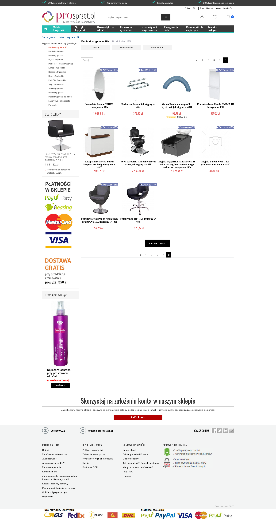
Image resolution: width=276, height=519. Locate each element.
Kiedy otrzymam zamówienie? (138, 467)
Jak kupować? (49, 458)
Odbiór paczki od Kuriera (135, 454)
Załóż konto (138, 417)
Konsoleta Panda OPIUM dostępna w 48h (99, 106)
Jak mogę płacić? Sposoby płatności (141, 463)
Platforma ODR (90, 467)
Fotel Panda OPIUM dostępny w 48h (138, 220)
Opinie (187, 8)
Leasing (127, 476)
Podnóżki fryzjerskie (57, 80)
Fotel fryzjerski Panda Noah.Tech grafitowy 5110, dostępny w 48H (99, 220)
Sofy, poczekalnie (56, 84)
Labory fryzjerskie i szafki (59, 101)
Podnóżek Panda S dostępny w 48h (138, 106)
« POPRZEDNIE (157, 243)
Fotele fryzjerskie (55, 55)
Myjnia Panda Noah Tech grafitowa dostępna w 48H (215, 163)
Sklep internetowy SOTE (224, 506)
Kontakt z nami (49, 471)
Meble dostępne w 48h (58, 47)
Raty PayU (128, 471)
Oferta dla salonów (224, 8)
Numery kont (129, 450)
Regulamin (47, 496)
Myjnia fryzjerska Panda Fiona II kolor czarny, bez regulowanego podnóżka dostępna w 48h (176, 164)
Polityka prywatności (92, 450)
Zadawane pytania (51, 467)
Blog (195, 8)
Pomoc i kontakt (207, 8)
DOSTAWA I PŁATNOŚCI (134, 445)
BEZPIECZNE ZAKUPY (92, 445)
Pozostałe (52, 105)
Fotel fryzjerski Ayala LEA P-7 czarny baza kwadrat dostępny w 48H (60, 156)
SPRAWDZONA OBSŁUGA (175, 445)
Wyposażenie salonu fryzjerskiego (59, 43)
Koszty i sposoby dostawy (55, 483)
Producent (125, 47)
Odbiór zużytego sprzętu (54, 492)
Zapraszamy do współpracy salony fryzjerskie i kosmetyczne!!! (59, 478)
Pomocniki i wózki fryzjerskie (60, 64)
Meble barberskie (56, 51)
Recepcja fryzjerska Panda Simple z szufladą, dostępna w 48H (99, 164)
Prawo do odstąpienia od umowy (58, 488)
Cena (95, 47)
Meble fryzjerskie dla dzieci (60, 97)
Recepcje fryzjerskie (57, 72)
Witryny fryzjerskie (56, 93)
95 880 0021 (57, 430)
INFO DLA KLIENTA (50, 445)
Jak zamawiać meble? (53, 463)
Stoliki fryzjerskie (55, 88)
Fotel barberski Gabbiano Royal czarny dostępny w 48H (138, 163)
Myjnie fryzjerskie (55, 60)
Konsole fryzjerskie (56, 68)
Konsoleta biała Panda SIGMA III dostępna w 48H (215, 106)
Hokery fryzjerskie (56, 76)
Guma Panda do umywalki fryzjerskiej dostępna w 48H (176, 106)
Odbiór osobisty (130, 458)
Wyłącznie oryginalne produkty (97, 458)
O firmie (46, 450)
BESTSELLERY (53, 114)
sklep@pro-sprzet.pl (100, 430)
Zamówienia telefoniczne (54, 454)
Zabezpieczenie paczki (93, 454)
